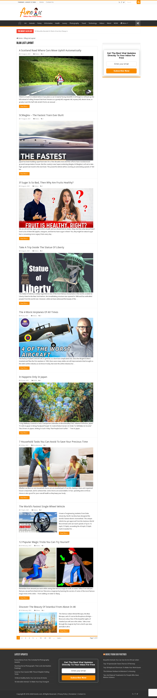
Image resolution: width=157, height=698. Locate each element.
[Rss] (119, 2)
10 (40, 638)
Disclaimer (72, 694)
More (124, 23)
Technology (93, 23)
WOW (116, 23)
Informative (48, 23)
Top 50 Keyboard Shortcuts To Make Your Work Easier (122, 667)
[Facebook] (121, 2)
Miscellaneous (37, 445)
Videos (101, 23)
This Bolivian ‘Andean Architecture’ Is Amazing (119, 671)
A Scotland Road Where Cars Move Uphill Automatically (50, 50)
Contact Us (49, 2)
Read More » (24, 106)
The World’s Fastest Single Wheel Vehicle (42, 506)
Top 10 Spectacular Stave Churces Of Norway (119, 664)
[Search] (138, 2)
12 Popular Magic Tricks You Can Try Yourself (44, 542)
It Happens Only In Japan (33, 376)
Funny (39, 23)
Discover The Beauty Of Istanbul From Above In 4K (47, 606)
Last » (59, 638)
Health (57, 23)
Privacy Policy (62, 694)
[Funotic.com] (30, 12)
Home (41, 2)
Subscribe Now (121, 71)
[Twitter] (124, 2)
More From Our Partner (115, 654)
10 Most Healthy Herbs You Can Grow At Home (30, 678)
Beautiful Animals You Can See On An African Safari (121, 660)
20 (45, 638)
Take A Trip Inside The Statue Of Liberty (41, 247)
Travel (84, 23)
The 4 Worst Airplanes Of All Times (38, 312)
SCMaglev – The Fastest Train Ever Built (41, 115)
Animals (32, 23)
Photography (74, 23)
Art (25, 23)
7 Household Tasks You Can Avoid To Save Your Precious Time (53, 441)
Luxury (64, 23)
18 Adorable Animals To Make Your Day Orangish (51, 31)
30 (50, 638)
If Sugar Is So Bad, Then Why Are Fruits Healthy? (46, 182)
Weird (109, 23)
